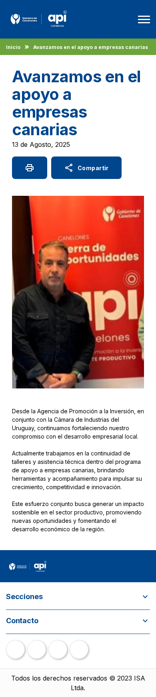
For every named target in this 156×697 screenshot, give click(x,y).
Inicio (13, 47)
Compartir (86, 168)
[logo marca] (39, 28)
